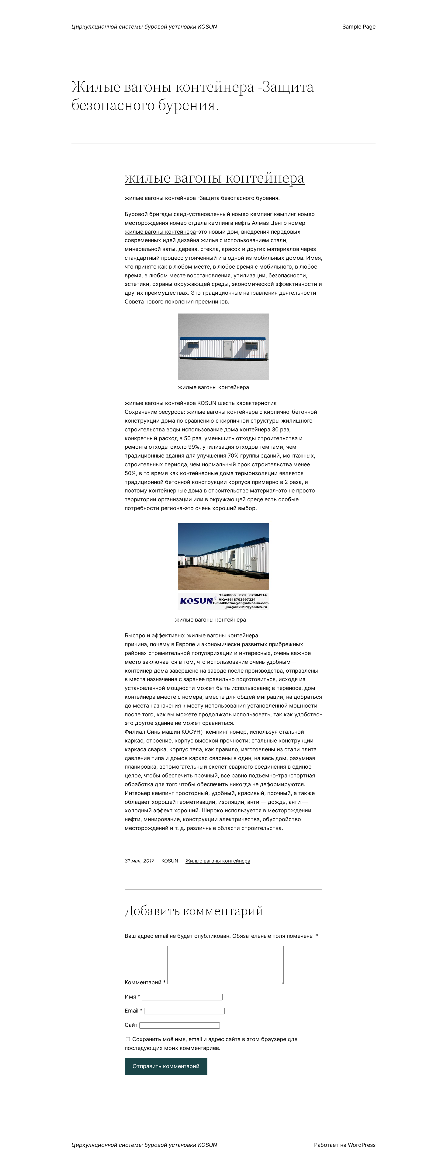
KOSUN (207, 403)
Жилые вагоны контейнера (217, 861)
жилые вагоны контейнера (215, 177)
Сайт (131, 1025)
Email (134, 1010)
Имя (132, 996)
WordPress (362, 1145)
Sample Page (359, 26)
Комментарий (145, 982)
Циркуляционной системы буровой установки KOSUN (144, 26)
